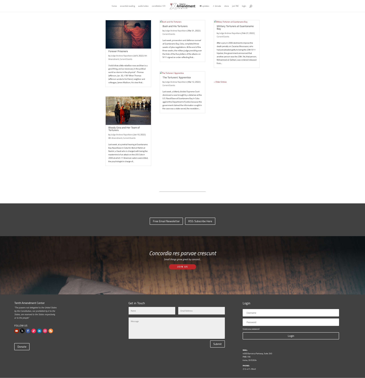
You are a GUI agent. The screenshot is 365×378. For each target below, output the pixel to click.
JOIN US (182, 266)
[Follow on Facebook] (28, 331)
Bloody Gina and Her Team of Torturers (124, 129)
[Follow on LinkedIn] (39, 331)
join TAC (235, 6)
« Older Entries (220, 81)
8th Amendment (115, 137)
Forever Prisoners (118, 51)
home (114, 6)
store (226, 6)
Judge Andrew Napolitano (122, 55)
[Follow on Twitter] (22, 331)
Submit (217, 344)
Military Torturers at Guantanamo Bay (235, 27)
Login (291, 336)
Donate (21, 346)
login (244, 6)
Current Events (126, 59)
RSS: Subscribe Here (200, 221)
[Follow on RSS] (50, 331)
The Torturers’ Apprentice (177, 77)
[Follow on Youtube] (16, 331)
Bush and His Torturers (175, 26)
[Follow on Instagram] (45, 331)
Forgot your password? (251, 328)
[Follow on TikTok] (33, 331)
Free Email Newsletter (166, 221)
